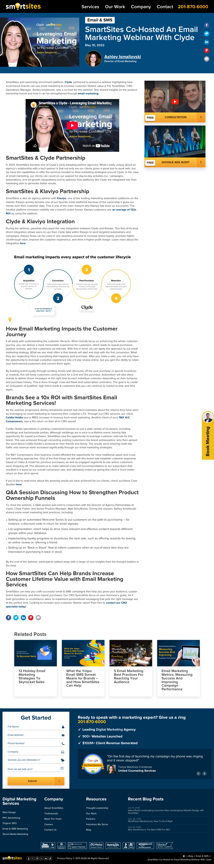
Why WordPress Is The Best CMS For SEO (149, 829)
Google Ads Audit (176, 162)
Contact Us (50, 830)
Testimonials (51, 813)
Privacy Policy (64, 858)
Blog (88, 830)
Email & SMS (100, 20)
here (22, 243)
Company (141, 7)
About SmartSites (53, 808)
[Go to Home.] (184, 856)
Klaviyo (61, 198)
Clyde (68, 82)
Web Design (9, 812)
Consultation (176, 117)
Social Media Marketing (15, 834)
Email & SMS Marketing (15, 829)
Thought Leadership (97, 808)
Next (204, 773)
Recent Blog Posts (146, 799)
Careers (48, 824)
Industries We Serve (97, 824)
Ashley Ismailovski (122, 57)
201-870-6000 (193, 7)
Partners (90, 819)
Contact (165, 7)
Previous (198, 773)
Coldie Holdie (14, 417)
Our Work (115, 7)
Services (90, 7)
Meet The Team (53, 819)
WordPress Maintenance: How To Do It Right (150, 821)
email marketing (88, 93)
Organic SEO (10, 823)
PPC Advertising (11, 818)
